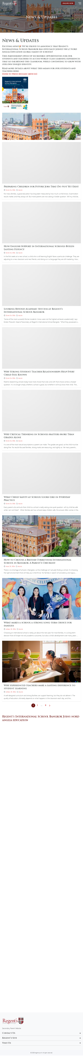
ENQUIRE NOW (68, 3)
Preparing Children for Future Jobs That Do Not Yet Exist (41, 187)
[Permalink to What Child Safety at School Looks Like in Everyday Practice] (41, 473)
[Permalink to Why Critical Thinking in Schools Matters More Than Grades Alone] (41, 410)
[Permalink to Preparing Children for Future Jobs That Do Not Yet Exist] (41, 162)
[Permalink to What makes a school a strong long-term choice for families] (41, 598)
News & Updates (41, 17)
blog (20, 190)
